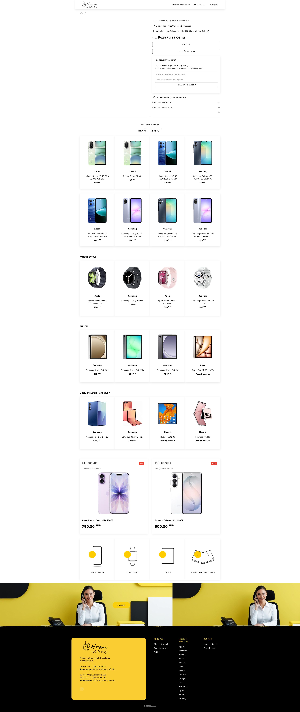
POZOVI (185, 44)
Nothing (182, 698)
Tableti (157, 652)
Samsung (183, 650)
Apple (181, 646)
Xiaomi (182, 654)
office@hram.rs (86, 661)
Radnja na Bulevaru (161, 107)
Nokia (181, 658)
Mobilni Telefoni (179, 5)
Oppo (181, 690)
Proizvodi (198, 5)
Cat (180, 682)
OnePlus (182, 674)
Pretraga (212, 5)
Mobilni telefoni (161, 644)
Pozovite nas (209, 648)
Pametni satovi (160, 648)
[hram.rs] (90, 5)
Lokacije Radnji (210, 644)
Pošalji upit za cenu (186, 85)
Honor (181, 694)
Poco (181, 666)
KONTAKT (121, 605)
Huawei (182, 662)
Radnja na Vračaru (160, 102)
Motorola (183, 686)
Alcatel (182, 670)
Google (182, 678)
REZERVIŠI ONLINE (185, 51)
